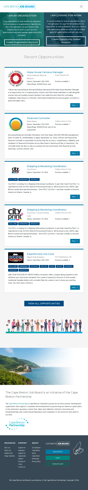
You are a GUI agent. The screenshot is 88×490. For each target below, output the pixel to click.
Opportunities (58, 451)
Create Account (57, 464)
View (74, 105)
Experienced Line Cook (40, 254)
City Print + (32, 169)
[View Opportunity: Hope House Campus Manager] (15, 79)
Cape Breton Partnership (18, 403)
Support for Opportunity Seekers (22, 456)
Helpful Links (8, 453)
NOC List (7, 448)
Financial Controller (38, 118)
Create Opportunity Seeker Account (66, 41)
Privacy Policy (36, 461)
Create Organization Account (22, 42)
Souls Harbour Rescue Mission (36, 77)
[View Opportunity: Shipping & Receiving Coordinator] (15, 171)
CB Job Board (36, 448)
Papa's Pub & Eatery (35, 257)
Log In (58, 458)
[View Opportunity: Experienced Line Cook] (15, 258)
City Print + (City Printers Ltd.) (38, 214)
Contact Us (21, 467)
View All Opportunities (44, 303)
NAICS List (7, 450)
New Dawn (32, 121)
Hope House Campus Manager (45, 72)
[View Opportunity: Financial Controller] (15, 125)
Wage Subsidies (9, 456)
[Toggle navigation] (81, 6)
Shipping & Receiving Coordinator (46, 166)
